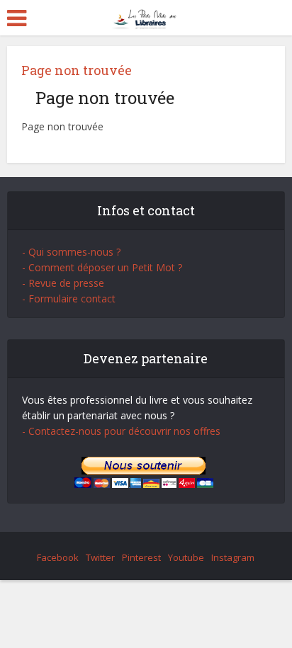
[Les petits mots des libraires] (146, 17)
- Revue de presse (63, 283)
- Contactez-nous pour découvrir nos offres (121, 431)
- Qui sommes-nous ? (71, 251)
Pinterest (141, 557)
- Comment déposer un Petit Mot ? (102, 267)
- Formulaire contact (69, 298)
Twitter (100, 557)
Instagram (232, 557)
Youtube (186, 557)
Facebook (58, 557)
